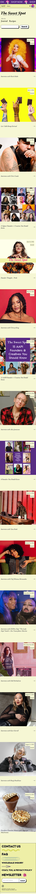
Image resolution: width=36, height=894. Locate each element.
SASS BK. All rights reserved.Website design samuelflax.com (9, 889)
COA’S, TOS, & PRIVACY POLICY (17, 870)
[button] (9, 6)
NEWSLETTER (11, 874)
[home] (3, 6)
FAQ (5, 854)
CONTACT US (11, 846)
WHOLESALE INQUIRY (12, 863)
